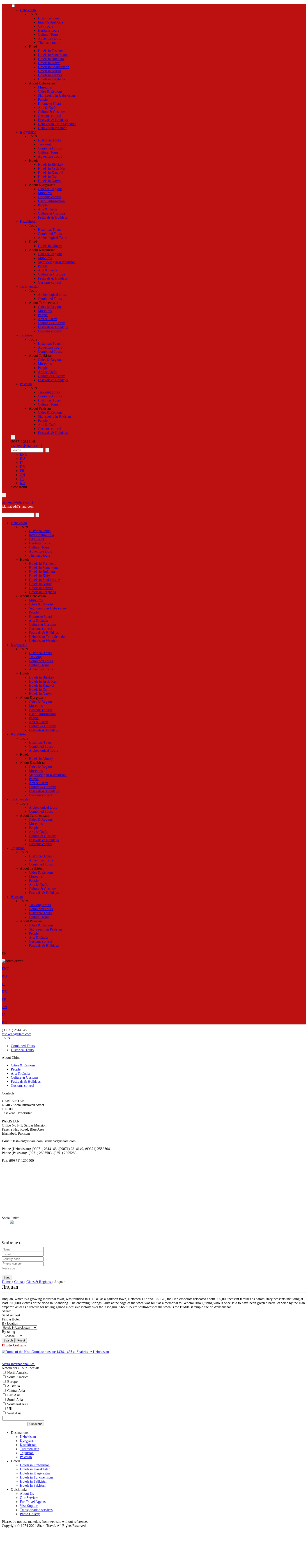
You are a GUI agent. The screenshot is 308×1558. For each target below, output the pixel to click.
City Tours (45, 26)
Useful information (51, 201)
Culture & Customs (51, 112)
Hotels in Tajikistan (33, 1481)
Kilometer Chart (49, 103)
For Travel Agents (33, 1502)
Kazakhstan (28, 221)
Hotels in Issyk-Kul (52, 168)
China (19, 1282)
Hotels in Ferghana (51, 79)
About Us (27, 1493)
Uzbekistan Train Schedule (57, 124)
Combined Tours (50, 148)
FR (22, 471)
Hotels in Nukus (49, 71)
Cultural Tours (48, 34)
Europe (12, 1381)
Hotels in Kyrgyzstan (35, 1473)
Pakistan (26, 384)
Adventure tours (49, 38)
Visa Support (29, 1506)
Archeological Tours (52, 238)
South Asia (14, 1400)
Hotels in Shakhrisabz (53, 67)
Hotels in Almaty (50, 246)
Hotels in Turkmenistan (36, 1477)
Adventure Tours (50, 156)
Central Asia (15, 1390)
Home (6, 1282)
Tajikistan (27, 335)
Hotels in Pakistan (33, 1485)
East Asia (13, 1395)
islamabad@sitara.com (18, 506)
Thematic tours (48, 42)
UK (9, 1409)
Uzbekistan (28, 10)
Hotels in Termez (50, 75)
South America (17, 1377)
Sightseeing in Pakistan (54, 416)
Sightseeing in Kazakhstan (57, 262)
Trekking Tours (49, 392)
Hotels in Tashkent (51, 51)
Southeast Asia (17, 1404)
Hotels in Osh (47, 177)
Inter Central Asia (50, 22)
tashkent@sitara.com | (26, 446)
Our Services (29, 1498)
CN (22, 475)
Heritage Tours (48, 30)
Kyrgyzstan (28, 132)
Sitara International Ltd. (18, 1364)
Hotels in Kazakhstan (35, 1469)
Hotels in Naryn (49, 181)
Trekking (44, 144)
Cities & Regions (50, 91)
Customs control (49, 116)
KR (22, 483)
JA (22, 479)
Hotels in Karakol (50, 173)
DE (22, 467)
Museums (45, 87)
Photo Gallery (30, 1514)
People (43, 99)
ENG (24, 454)
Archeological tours (52, 294)
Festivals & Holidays (53, 120)
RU (22, 458)
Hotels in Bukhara (51, 59)
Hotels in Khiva (49, 63)
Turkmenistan (29, 286)
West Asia (13, 1413)
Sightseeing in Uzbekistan (56, 95)
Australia (13, 1386)
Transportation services (36, 1510)
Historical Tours (49, 140)
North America (17, 1372)
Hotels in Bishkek (50, 164)
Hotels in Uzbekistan (35, 1465)
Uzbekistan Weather (52, 128)
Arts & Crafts (47, 108)
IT (21, 462)
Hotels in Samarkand (53, 55)
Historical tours (49, 18)
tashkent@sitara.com (16, 1034)
